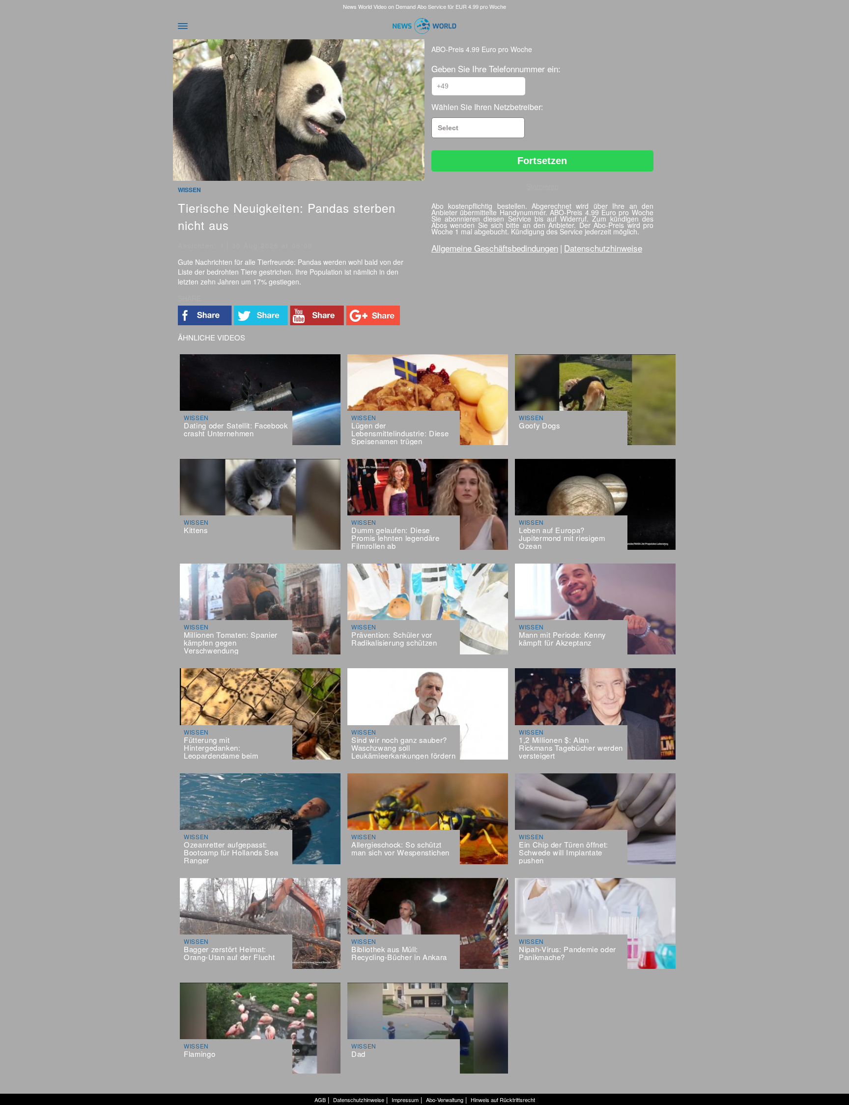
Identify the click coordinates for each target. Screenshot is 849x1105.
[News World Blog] (424, 26)
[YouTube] (317, 316)
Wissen (189, 189)
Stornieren (542, 186)
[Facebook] (205, 316)
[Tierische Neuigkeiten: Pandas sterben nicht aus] (299, 111)
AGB (320, 1100)
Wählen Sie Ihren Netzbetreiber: (487, 107)
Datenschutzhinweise (603, 248)
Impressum (405, 1100)
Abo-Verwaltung (444, 1100)
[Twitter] (261, 316)
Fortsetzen (542, 160)
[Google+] (373, 316)
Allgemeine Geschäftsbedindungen (494, 248)
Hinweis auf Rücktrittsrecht (503, 1100)
